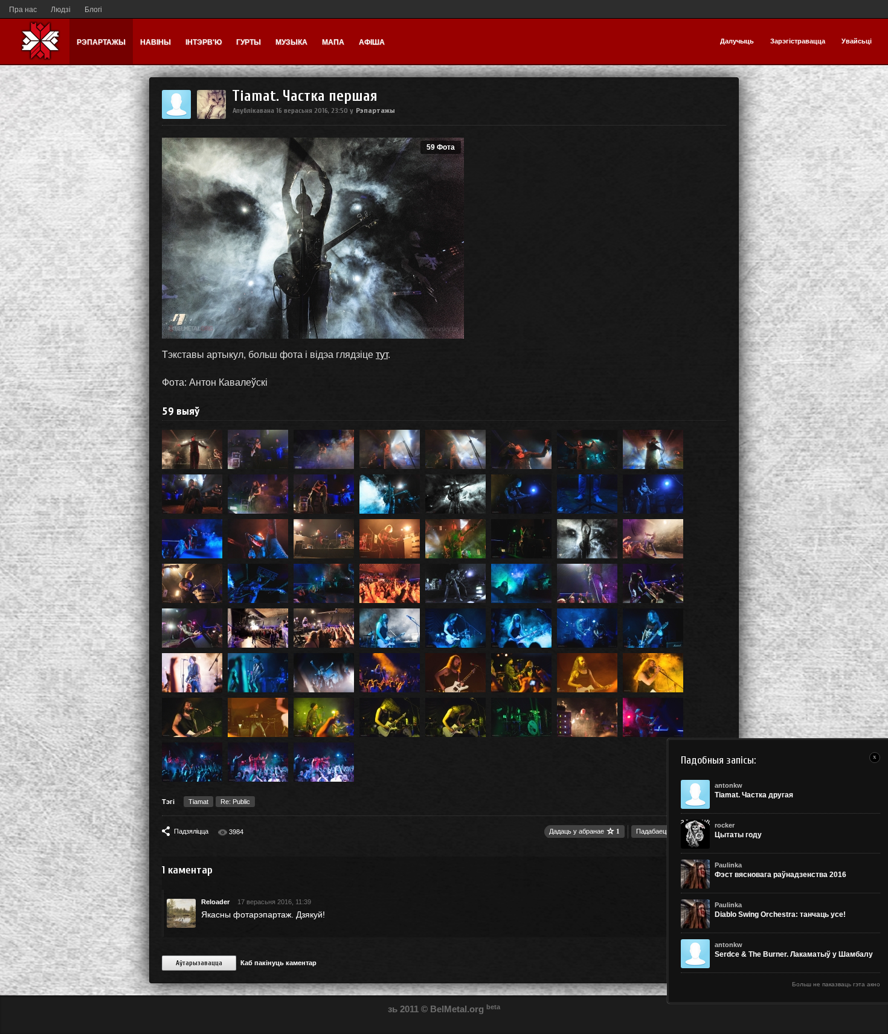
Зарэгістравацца (797, 41)
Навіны (155, 42)
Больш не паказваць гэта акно (836, 984)
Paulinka (728, 865)
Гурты (248, 42)
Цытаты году (738, 835)
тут (382, 354)
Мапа (333, 42)
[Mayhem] (211, 116)
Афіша (372, 42)
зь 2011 (403, 1009)
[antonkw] (176, 116)
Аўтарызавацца (199, 963)
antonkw (728, 785)
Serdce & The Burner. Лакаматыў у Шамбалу (794, 954)
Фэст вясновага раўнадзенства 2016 (780, 874)
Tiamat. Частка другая (754, 795)
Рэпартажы (101, 42)
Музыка (291, 42)
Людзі (61, 9)
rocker (725, 825)
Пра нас (23, 9)
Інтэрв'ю (203, 42)
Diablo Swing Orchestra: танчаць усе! (780, 914)
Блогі (93, 9)
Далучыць (737, 41)
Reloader (215, 901)
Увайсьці (856, 41)
